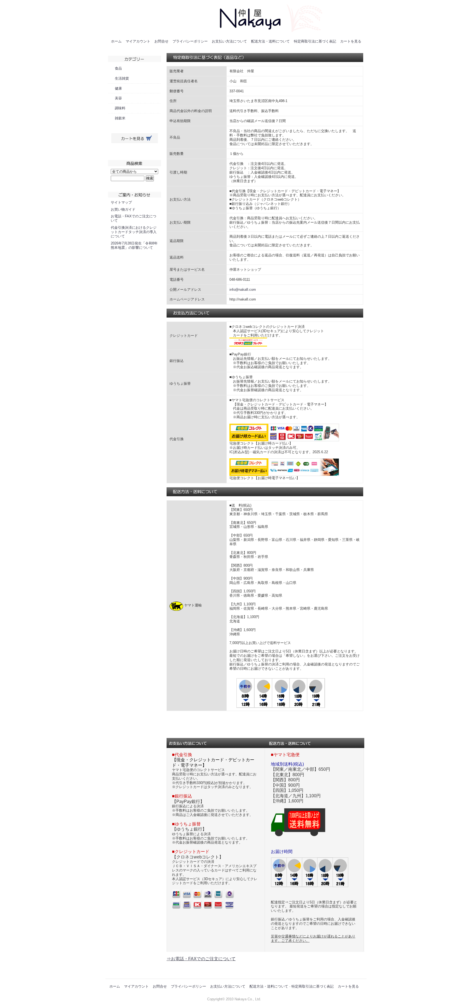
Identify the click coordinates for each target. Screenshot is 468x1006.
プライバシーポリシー (190, 41)
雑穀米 (120, 118)
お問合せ (161, 41)
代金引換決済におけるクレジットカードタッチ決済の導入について (134, 232)
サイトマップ (121, 202)
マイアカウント (138, 41)
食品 (118, 68)
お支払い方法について (229, 41)
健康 (118, 88)
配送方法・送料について (270, 41)
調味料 (120, 108)
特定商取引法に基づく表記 (315, 41)
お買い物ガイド (123, 209)
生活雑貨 (122, 78)
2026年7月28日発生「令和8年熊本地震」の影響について (134, 245)
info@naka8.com (242, 290)
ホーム (116, 41)
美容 (118, 98)
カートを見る (350, 41)
